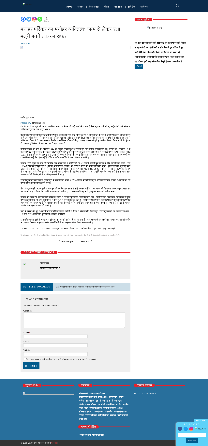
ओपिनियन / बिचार (116, 397)
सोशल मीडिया (91, 415)
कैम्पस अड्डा (93, 7)
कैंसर (72, 228)
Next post (85, 241)
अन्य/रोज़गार (100, 393)
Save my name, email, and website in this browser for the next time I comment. (61, 359)
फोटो (81, 408)
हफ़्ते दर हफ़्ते (123, 415)
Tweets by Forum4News (145, 393)
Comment (27, 311)
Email (26, 341)
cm (32, 228)
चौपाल (106, 7)
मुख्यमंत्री (97, 228)
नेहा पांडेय (44, 263)
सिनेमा (81, 415)
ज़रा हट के (118, 7)
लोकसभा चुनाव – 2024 (88, 411)
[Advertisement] (161, 104)
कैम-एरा (95, 401)
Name (26, 332)
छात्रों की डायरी (104, 404)
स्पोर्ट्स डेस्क (103, 415)
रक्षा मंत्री (111, 228)
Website (26, 350)
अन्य (92, 393)
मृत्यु (104, 228)
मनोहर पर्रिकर (86, 228)
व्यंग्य (101, 411)
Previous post (67, 241)
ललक (99, 408)
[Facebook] (180, 429)
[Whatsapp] (39, 19)
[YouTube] (200, 428)
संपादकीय (108, 411)
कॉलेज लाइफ (84, 404)
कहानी (88, 401)
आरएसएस (55, 228)
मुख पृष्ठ (69, 7)
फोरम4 (54, 443)
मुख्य (86, 408)
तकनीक (125, 404)
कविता (81, 401)
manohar (46, 228)
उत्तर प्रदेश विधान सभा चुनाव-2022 (93, 397)
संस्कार (117, 411)
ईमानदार (64, 228)
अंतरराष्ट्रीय (84, 393)
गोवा (77, 228)
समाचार (80, 7)
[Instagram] (191, 429)
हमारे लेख (131, 7)
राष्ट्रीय (93, 408)
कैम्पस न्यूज (116, 401)
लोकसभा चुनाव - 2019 (112, 408)
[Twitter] (186, 429)
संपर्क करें (144, 7)
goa (37, 228)
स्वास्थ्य (113, 415)
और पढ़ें (139, 66)
